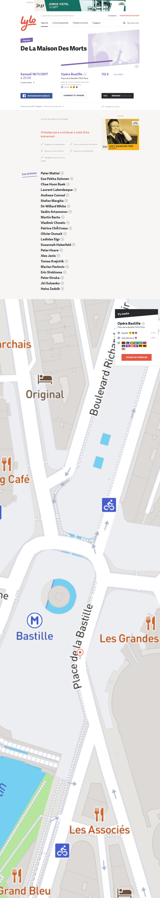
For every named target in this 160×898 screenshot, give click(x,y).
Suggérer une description (54, 144)
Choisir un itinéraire (136, 357)
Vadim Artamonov (54, 212)
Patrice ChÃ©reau (54, 228)
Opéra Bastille (71, 74)
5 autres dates (26, 82)
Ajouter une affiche (126, 66)
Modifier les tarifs (112, 107)
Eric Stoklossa (51, 272)
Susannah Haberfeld (56, 245)
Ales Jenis (48, 256)
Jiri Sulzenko (50, 283)
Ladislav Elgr (50, 239)
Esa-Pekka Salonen (55, 179)
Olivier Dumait (51, 234)
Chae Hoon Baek (53, 184)
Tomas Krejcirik (52, 261)
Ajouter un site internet (54, 151)
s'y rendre (74, 95)
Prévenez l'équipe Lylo (41, 106)
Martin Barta (50, 217)
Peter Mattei (50, 173)
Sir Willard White (53, 206)
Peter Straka (50, 278)
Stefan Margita (52, 201)
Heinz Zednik (50, 289)
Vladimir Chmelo (53, 223)
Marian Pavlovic (53, 267)
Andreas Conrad (53, 195)
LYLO (28, 23)
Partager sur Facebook (39, 96)
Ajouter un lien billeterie (83, 151)
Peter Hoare (49, 250)
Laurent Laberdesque (57, 190)
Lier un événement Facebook (85, 144)
